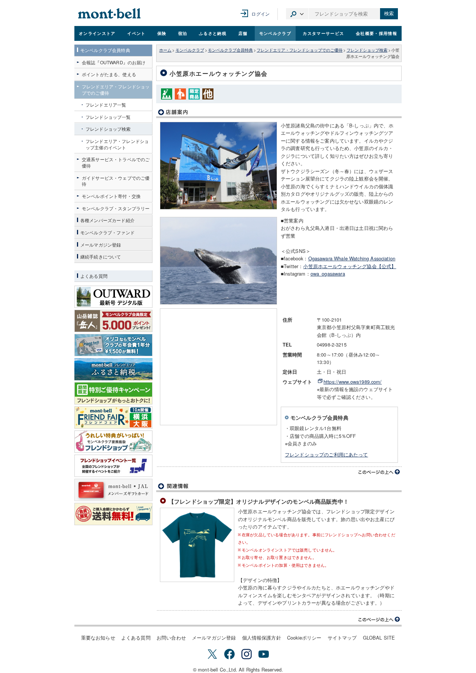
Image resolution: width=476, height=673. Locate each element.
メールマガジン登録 (214, 637)
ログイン (260, 13)
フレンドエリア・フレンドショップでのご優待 (299, 50)
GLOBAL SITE (379, 637)
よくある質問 (136, 637)
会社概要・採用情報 (376, 33)
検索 (389, 13)
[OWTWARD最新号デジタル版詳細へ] (113, 297)
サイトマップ (342, 637)
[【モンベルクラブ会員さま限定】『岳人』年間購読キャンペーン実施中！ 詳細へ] (113, 321)
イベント (136, 33)
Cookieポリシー (304, 637)
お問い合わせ (171, 637)
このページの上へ (379, 472)
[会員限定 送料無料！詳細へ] (113, 514)
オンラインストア (97, 33)
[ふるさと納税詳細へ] (113, 369)
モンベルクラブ (275, 33)
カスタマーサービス (323, 33)
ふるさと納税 (212, 33)
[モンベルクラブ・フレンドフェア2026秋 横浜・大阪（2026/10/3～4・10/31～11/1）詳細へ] (113, 417)
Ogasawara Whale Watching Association (352, 258)
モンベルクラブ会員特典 (230, 50)
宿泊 (182, 33)
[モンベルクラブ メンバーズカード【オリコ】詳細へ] (113, 345)
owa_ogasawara (328, 273)
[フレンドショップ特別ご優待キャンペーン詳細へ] (113, 393)
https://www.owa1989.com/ (353, 381)
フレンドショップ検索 (367, 50)
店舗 (243, 33)
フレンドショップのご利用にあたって (326, 454)
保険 (162, 33)
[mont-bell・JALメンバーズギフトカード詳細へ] (113, 490)
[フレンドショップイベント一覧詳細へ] (113, 466)
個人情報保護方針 (261, 637)
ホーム (165, 50)
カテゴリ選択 (297, 13)
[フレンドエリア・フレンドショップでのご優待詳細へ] (113, 441)
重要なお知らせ (98, 637)
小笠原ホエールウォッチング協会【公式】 (349, 266)
